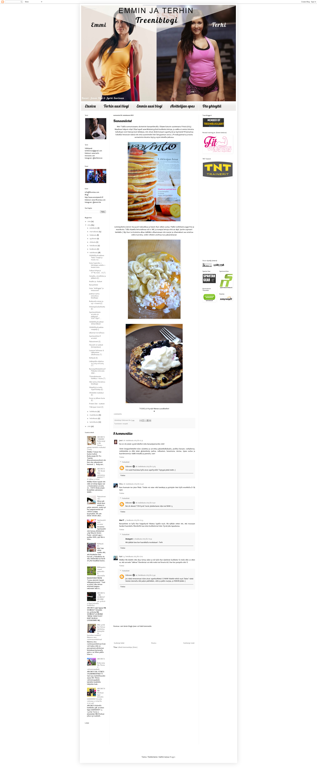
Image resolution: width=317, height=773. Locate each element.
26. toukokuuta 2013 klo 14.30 (133, 484)
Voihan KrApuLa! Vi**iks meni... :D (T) (97, 272)
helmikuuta (94, 418)
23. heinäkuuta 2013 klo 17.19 (133, 556)
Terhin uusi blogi (116, 106)
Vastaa (121, 457)
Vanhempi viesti (188, 643)
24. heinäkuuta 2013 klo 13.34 (145, 575)
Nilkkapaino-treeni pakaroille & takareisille (101, 571)
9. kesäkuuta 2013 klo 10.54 (142, 539)
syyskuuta (93, 238)
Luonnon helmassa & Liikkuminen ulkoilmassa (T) (96, 352)
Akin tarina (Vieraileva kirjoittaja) (97, 383)
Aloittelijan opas (182, 106)
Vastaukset (125, 462)
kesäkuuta (93, 249)
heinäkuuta (94, 246)
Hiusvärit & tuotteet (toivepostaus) (96, 346)
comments (117, 414)
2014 (89, 221)
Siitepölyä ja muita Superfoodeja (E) (96, 388)
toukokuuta (94, 252)
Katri (120, 556)
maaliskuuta (94, 415)
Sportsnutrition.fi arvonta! (95, 337)
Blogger (172, 757)
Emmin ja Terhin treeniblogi (90, 8)
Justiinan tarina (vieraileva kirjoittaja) (94, 296)
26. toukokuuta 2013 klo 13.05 (146, 466)
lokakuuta (93, 235)
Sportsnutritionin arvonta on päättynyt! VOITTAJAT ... (95, 315)
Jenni (121, 440)
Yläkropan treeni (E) (96, 407)
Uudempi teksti (119, 643)
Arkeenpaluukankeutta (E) (97, 308)
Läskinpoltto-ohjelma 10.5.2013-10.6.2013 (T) (96, 363)
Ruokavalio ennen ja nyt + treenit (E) (96, 302)
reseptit (125, 424)
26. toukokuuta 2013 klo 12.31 (133, 440)
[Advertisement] (154, 634)
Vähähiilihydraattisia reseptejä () (96, 328)
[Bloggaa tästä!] (143, 420)
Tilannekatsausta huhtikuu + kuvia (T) (97, 377)
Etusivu (90, 106)
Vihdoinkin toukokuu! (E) (96, 394)
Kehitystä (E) (93, 358)
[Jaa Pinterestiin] (150, 420)
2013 (89, 225)
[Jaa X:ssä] (145, 420)
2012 (89, 426)
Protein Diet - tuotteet (97, 404)
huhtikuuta (93, 411)
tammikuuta (94, 422)
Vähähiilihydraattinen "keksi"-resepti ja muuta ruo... (96, 257)
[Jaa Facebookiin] (147, 420)
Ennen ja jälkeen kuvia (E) (97, 399)
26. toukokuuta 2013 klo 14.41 (145, 503)
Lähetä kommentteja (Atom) (127, 647)
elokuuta (93, 242)
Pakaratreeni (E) (95, 342)
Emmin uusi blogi (149, 106)
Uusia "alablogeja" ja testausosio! (96, 289)
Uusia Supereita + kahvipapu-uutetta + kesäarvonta (97, 265)
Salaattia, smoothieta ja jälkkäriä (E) (97, 277)
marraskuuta (94, 232)
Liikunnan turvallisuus (96, 333)
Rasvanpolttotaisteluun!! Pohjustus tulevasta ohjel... (97, 371)
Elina (121, 484)
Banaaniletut (93, 285)
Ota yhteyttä (211, 106)
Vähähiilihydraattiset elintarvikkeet (96, 323)
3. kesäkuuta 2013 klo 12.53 (134, 520)
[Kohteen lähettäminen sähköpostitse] (140, 420)
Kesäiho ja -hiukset (95, 281)
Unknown (128, 466)
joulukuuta (93, 228)
